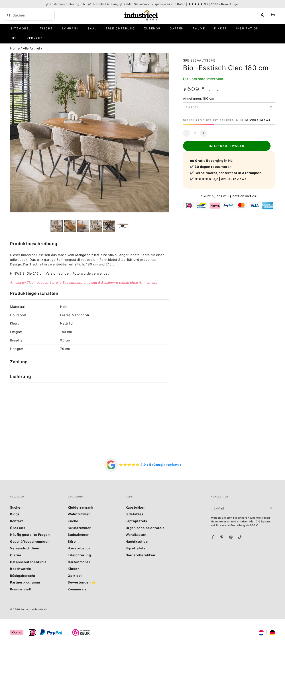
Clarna (15, 555)
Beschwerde (20, 569)
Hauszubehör (79, 548)
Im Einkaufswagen (226, 146)
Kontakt (16, 521)
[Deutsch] (272, 632)
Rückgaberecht (22, 575)
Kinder (73, 569)
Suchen (16, 507)
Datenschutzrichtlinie (28, 562)
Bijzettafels (135, 548)
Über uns (17, 528)
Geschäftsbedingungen (30, 541)
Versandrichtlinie (24, 548)
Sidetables (134, 514)
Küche (73, 521)
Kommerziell (20, 589)
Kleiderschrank (80, 507)
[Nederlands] (261, 632)
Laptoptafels (136, 521)
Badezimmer (78, 534)
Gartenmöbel (79, 562)
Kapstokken (135, 507)
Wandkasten (136, 534)
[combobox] (26, 15)
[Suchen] (8, 15)
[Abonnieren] (272, 508)
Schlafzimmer (79, 528)
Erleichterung (79, 555)
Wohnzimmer (79, 514)
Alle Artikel (32, 48)
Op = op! (75, 575)
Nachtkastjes (137, 541)
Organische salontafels (145, 528)
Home (15, 48)
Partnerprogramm (25, 582)
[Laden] (70, 226)
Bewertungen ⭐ (82, 582)
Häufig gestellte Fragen (30, 534)
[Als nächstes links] (58, 225)
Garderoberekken (140, 555)
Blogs (15, 514)
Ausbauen (46, 15)
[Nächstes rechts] (121, 225)
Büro (72, 541)
